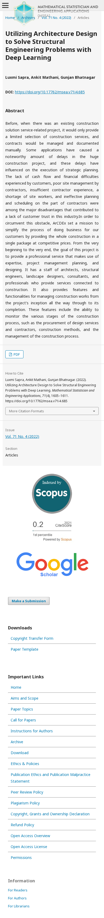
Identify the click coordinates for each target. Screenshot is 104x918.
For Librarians (19, 906)
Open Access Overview (30, 835)
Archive (17, 741)
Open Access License (29, 846)
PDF (16, 354)
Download (20, 752)
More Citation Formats (26, 411)
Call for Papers (23, 719)
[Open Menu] (5, 5)
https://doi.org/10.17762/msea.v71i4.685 (50, 91)
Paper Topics (22, 709)
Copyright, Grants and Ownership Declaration (50, 813)
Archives (28, 17)
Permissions (21, 857)
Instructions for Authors (32, 730)
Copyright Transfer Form (32, 638)
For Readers (17, 890)
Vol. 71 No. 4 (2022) (56, 17)
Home (10, 17)
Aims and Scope (24, 698)
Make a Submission (29, 601)
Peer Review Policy (27, 792)
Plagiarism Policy (25, 802)
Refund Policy (22, 824)
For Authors (17, 898)
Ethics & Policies (25, 763)
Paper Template (24, 649)
